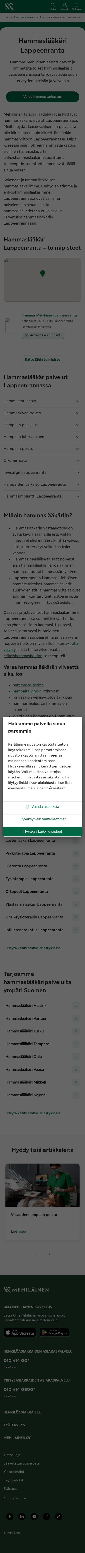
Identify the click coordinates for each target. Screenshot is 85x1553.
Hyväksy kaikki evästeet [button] (42, 831)
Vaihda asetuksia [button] (45, 807)
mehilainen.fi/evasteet (46, 788)
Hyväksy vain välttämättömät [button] (43, 819)
